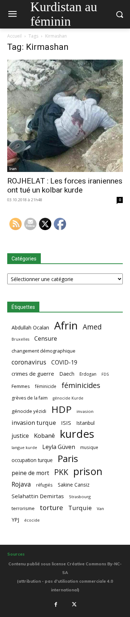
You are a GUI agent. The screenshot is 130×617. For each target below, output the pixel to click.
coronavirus (29, 362)
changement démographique (43, 351)
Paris (68, 458)
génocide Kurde (68, 398)
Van (100, 508)
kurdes (77, 434)
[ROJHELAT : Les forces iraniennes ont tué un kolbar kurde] (65, 116)
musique (89, 447)
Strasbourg (80, 496)
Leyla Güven (58, 447)
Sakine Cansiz (74, 484)
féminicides (80, 385)
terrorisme (23, 508)
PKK (61, 472)
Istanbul (85, 422)
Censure (45, 338)
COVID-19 (64, 362)
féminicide (45, 386)
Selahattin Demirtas (38, 496)
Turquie (80, 508)
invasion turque (34, 422)
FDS (105, 374)
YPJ (15, 519)
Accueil (14, 36)
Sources (16, 554)
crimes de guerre (33, 373)
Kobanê (44, 435)
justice (20, 436)
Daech (66, 373)
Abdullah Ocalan (30, 327)
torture (51, 508)
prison (87, 471)
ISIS (66, 422)
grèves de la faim (30, 398)
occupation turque (32, 460)
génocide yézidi (29, 411)
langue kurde (24, 447)
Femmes (21, 386)
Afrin (66, 325)
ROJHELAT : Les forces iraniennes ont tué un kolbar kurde (64, 185)
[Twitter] (74, 604)
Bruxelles (20, 339)
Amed (92, 327)
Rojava (21, 484)
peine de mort (30, 473)
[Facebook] (55, 604)
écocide (32, 520)
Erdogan (87, 374)
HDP (61, 409)
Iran (13, 168)
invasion (85, 411)
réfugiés (44, 485)
